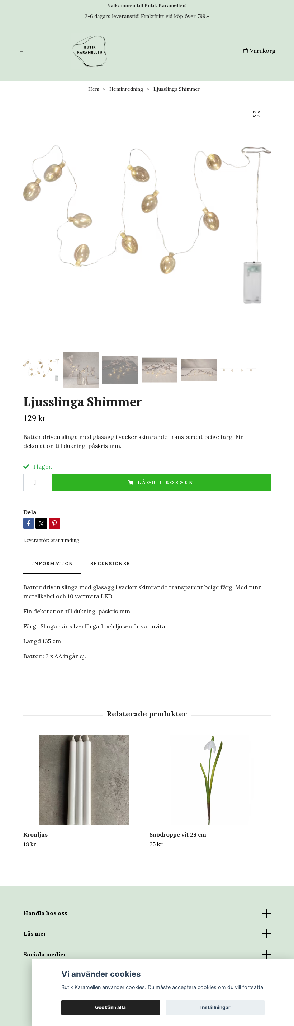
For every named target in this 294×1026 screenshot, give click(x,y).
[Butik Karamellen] (135, 51)
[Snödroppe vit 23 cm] (210, 780)
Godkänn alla (110, 1007)
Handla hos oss (45, 913)
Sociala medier (44, 954)
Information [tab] (52, 564)
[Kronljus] (83, 780)
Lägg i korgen (166, 482)
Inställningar (215, 1007)
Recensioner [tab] (110, 564)
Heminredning (126, 89)
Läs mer (34, 933)
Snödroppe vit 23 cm (178, 834)
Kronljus (35, 834)
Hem (93, 89)
